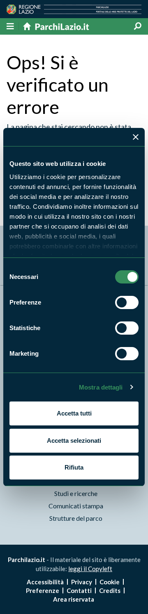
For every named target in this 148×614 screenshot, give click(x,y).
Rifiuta (74, 467)
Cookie (109, 582)
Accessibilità (45, 582)
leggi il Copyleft (90, 568)
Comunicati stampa (76, 506)
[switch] (127, 302)
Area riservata (73, 599)
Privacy (81, 582)
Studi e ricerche (75, 493)
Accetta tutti (74, 413)
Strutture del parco (75, 518)
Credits (109, 590)
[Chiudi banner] (136, 137)
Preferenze (42, 590)
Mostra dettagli (101, 387)
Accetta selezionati (74, 440)
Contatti (79, 590)
